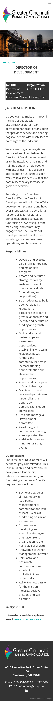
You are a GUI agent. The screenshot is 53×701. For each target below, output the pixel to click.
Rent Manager (45, 698)
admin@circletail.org (27, 619)
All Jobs (10, 62)
